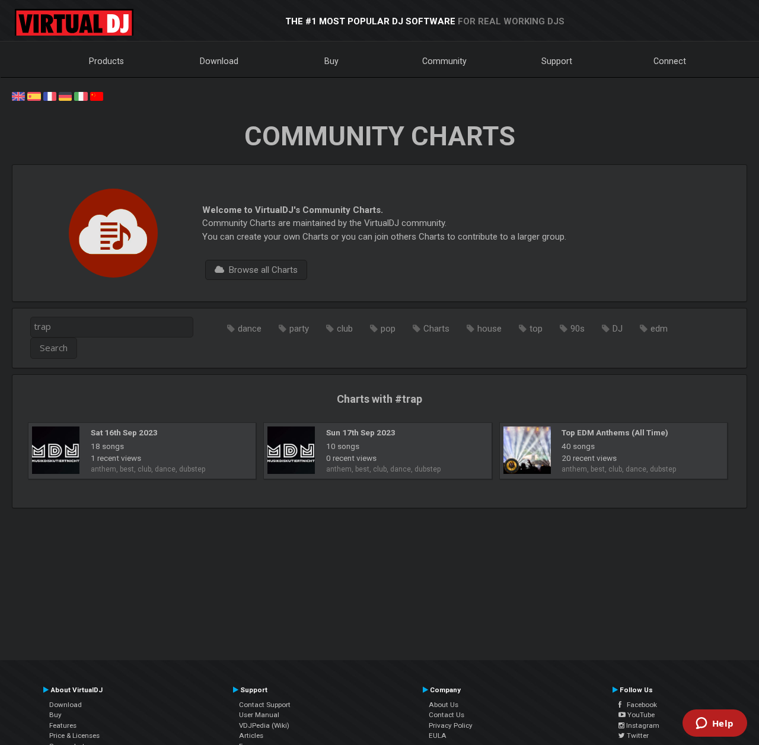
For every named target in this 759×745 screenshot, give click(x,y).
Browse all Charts (261, 270)
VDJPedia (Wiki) (264, 725)
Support (556, 61)
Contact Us (446, 715)
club (345, 328)
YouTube (640, 715)
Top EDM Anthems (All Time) (615, 432)
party (299, 328)
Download (219, 61)
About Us (443, 705)
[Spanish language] (33, 95)
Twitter (637, 735)
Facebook (639, 705)
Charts (436, 328)
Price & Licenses (74, 735)
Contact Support (265, 705)
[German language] (65, 95)
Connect (669, 61)
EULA (438, 735)
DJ (618, 328)
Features (62, 725)
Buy (331, 61)
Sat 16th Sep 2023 (124, 432)
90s (577, 328)
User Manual (259, 715)
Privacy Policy (451, 725)
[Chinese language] (96, 95)
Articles (251, 735)
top (536, 328)
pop (388, 328)
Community (444, 61)
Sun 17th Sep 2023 (361, 432)
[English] (18, 95)
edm (659, 328)
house (489, 328)
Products (106, 61)
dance (249, 328)
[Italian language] (80, 95)
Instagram (641, 725)
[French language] (49, 95)
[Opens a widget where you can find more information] (714, 724)
